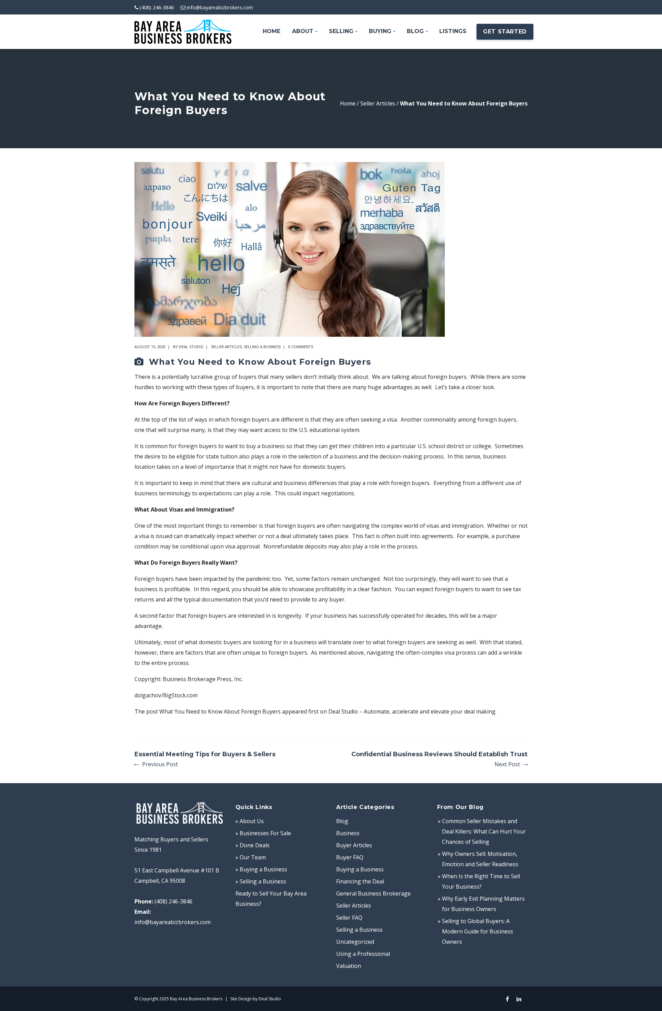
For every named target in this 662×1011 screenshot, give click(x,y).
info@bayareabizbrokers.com (220, 7)
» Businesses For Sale (263, 833)
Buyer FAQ (349, 857)
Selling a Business (262, 346)
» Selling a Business (260, 881)
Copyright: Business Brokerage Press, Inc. (188, 679)
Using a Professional (363, 954)
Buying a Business (360, 869)
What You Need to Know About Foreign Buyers (220, 711)
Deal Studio (191, 346)
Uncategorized (355, 942)
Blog (342, 821)
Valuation (348, 966)
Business (348, 833)
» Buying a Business (261, 869)
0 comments (300, 346)
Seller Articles (377, 103)
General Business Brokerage (373, 893)
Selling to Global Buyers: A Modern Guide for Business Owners (477, 931)
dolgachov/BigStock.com (166, 695)
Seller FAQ (349, 917)
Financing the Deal (360, 881)
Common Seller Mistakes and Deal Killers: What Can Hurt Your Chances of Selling (484, 831)
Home (347, 103)
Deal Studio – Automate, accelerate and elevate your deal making (411, 711)
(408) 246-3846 (157, 7)
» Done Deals (252, 845)
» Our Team (250, 857)
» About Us (249, 821)
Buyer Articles (354, 845)
